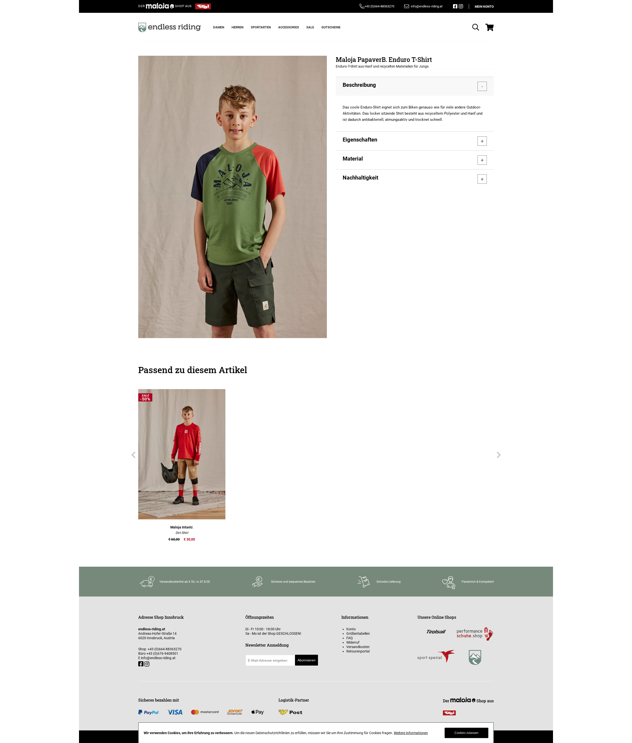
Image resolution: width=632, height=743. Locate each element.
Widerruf (352, 642)
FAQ (349, 638)
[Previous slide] (133, 455)
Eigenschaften (360, 140)
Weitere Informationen (411, 733)
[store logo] (169, 27)
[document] (316, 733)
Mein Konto (484, 6)
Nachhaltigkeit (360, 178)
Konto (351, 629)
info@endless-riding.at (158, 658)
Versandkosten (358, 647)
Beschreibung (359, 85)
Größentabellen (358, 633)
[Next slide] (499, 455)
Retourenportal (358, 651)
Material (353, 159)
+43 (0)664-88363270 (379, 6)
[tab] (415, 86)
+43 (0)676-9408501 (162, 653)
